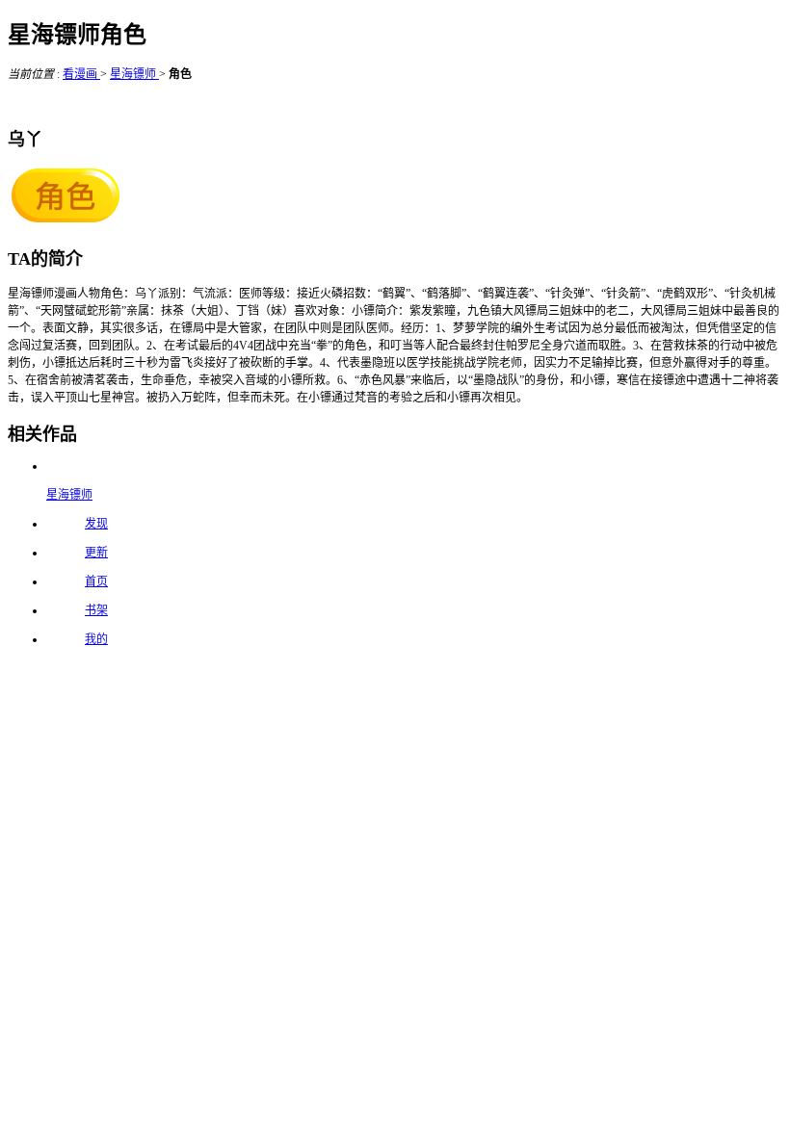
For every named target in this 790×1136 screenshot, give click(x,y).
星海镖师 (134, 74)
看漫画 (81, 74)
